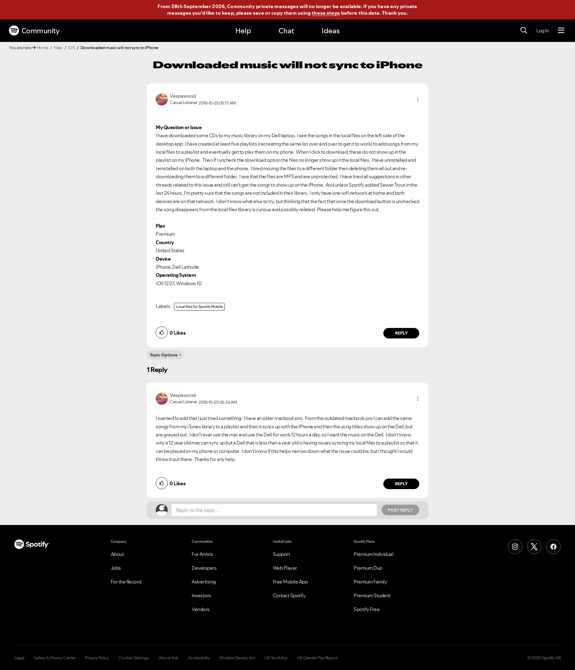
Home (42, 48)
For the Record (126, 581)
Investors (201, 595)
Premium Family (370, 581)
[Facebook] (553, 546)
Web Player (285, 568)
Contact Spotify (289, 595)
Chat (286, 31)
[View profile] (162, 99)
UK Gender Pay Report (317, 657)
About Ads (168, 657)
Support (281, 554)
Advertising (204, 581)
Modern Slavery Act (237, 657)
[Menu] (561, 30)
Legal (19, 657)
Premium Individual (373, 554)
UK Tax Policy (276, 657)
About (117, 554)
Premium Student (372, 595)
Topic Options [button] (164, 355)
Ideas (331, 31)
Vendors (201, 609)
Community (41, 31)
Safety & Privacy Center (55, 657)
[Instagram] (515, 546)
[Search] (524, 30)
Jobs (116, 568)
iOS (71, 48)
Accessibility (199, 657)
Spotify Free (366, 609)
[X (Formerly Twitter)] (534, 546)
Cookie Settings (133, 657)
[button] (417, 99)
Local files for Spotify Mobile (199, 306)
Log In (542, 30)
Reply (401, 333)
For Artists (202, 554)
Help (243, 31)
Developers (204, 568)
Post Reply (400, 510)
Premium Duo (368, 568)
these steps (326, 13)
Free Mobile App (290, 581)
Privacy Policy (97, 657)
